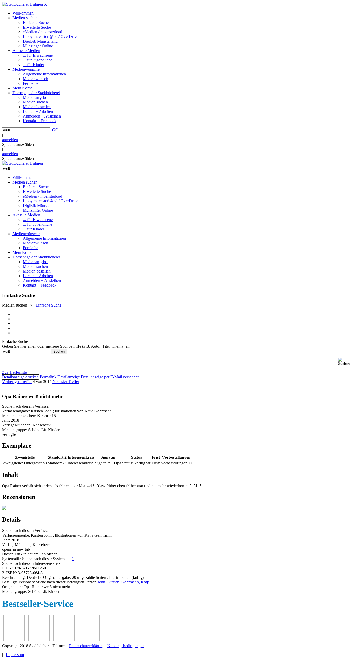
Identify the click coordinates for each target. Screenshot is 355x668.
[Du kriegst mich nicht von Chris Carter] (163, 640)
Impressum (15, 654)
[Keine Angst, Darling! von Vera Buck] (113, 640)
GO (55, 130)
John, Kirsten (108, 582)
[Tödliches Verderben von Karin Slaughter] (238, 640)
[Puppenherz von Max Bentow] (188, 640)
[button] (345, 362)
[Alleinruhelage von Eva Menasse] (14, 640)
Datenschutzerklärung (86, 646)
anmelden (10, 140)
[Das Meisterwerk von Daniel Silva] (138, 640)
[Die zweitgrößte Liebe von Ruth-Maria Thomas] (213, 640)
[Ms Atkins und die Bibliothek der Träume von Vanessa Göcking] (39, 640)
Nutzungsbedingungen (125, 646)
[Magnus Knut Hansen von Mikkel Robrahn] (64, 640)
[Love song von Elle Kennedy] (89, 640)
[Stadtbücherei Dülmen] (22, 4)
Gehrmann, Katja (135, 582)
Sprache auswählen (18, 144)
